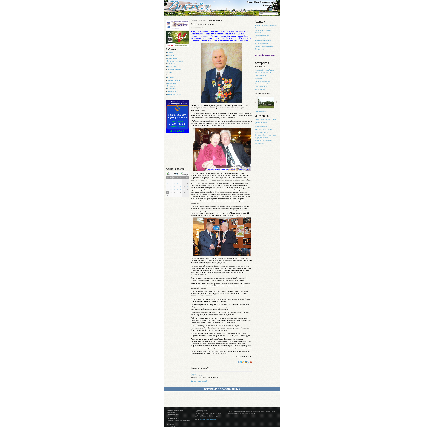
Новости (170, 53)
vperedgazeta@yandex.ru (208, 419)
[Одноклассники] (243, 362)
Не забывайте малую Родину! (264, 70)
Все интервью (259, 143)
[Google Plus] (251, 362)
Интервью (171, 86)
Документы (171, 91)
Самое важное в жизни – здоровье (266, 119)
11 (170, 186)
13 (177, 186)
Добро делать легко (261, 138)
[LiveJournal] (248, 362)
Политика (170, 78)
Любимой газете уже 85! (263, 73)
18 (170, 189)
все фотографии (260, 111)
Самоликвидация (260, 75)
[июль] (169, 174)
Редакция (203, 13)
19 (174, 189)
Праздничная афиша (262, 35)
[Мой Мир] (246, 362)
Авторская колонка (174, 94)
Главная (170, 13)
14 (180, 186)
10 (167, 186)
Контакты (192, 13)
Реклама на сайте (232, 13)
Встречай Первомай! (261, 43)
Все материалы (260, 89)
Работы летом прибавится (263, 140)
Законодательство (174, 80)
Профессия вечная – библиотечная (262, 123)
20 (177, 189)
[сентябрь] (184, 174)
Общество (171, 55)
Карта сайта (181, 13)
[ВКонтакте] (238, 362)
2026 (176, 174)
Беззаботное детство (262, 38)
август (176, 173)
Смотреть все (259, 49)
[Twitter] (241, 362)
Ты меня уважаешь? (261, 84)
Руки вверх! (258, 78)
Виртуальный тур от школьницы (265, 135)
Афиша (170, 75)
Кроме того (171, 83)
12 (174, 186)
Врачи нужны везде (261, 132)
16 (187, 186)
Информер (171, 89)
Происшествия (172, 58)
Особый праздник (261, 87)
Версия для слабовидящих (222, 389)
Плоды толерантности (262, 81)
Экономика (171, 64)
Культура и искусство (175, 61)
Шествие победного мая (263, 41)
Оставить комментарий (199, 381)
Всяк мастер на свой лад (263, 28)
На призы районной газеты (264, 46)
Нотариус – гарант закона (263, 129)
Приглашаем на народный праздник (263, 31)
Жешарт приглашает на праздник (266, 25)
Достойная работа (261, 127)
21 (180, 189)
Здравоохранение (174, 69)
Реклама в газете (216, 13)
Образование (172, 66)
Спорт (169, 72)
